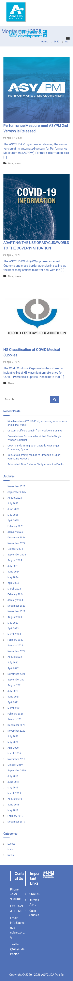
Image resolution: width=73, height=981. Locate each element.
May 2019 (13, 787)
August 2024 (15, 560)
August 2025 (15, 497)
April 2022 (13, 668)
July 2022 (13, 662)
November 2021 (16, 674)
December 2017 (16, 821)
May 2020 (13, 742)
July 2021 (13, 691)
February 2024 (15, 594)
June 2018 (13, 804)
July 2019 (13, 776)
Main (11, 163)
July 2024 (13, 566)
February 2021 (15, 713)
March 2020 (14, 753)
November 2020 (16, 730)
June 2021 (13, 696)
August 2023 (15, 617)
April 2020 (13, 747)
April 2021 (13, 702)
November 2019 (16, 759)
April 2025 (13, 520)
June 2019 (13, 781)
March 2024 (14, 588)
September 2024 (17, 554)
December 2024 (16, 537)
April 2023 (13, 628)
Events (11, 843)
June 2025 (13, 509)
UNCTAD (34, 894)
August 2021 (15, 685)
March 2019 (14, 793)
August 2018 (15, 799)
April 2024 (13, 583)
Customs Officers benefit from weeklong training (35, 430)
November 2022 (16, 651)
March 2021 (14, 708)
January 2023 (15, 645)
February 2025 (15, 526)
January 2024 (15, 600)
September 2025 (17, 492)
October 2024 (15, 549)
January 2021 (15, 719)
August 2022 (15, 656)
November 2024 (16, 543)
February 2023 (15, 639)
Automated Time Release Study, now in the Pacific (36, 464)
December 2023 (16, 605)
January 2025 (15, 531)
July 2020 (13, 736)
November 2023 (16, 611)
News (18, 163)
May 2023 (13, 622)
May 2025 (13, 514)
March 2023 (14, 634)
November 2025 (16, 486)
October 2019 (15, 764)
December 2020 (16, 725)
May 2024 (13, 577)
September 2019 (17, 770)
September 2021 (17, 679)
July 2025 (13, 503)
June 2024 (13, 571)
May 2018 (13, 810)
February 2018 (15, 816)
